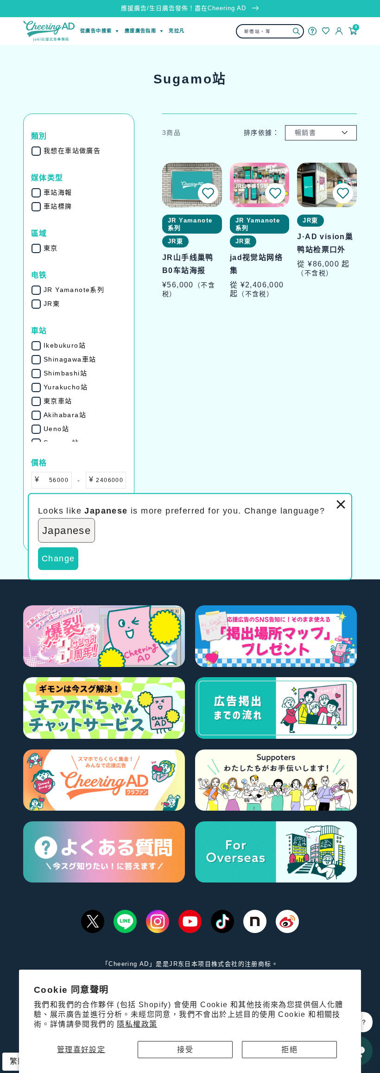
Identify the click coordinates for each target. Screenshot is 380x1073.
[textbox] (55, 480)
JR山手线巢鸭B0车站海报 (188, 264)
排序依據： (261, 132)
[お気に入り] (325, 30)
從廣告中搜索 (96, 30)
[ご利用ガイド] (312, 31)
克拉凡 (176, 30)
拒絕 (289, 1050)
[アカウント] (339, 31)
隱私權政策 (137, 1024)
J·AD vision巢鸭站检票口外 (325, 243)
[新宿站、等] (296, 31)
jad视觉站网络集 (256, 264)
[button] (208, 193)
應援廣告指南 (140, 30)
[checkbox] (85, 151)
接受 (185, 1050)
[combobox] (270, 31)
